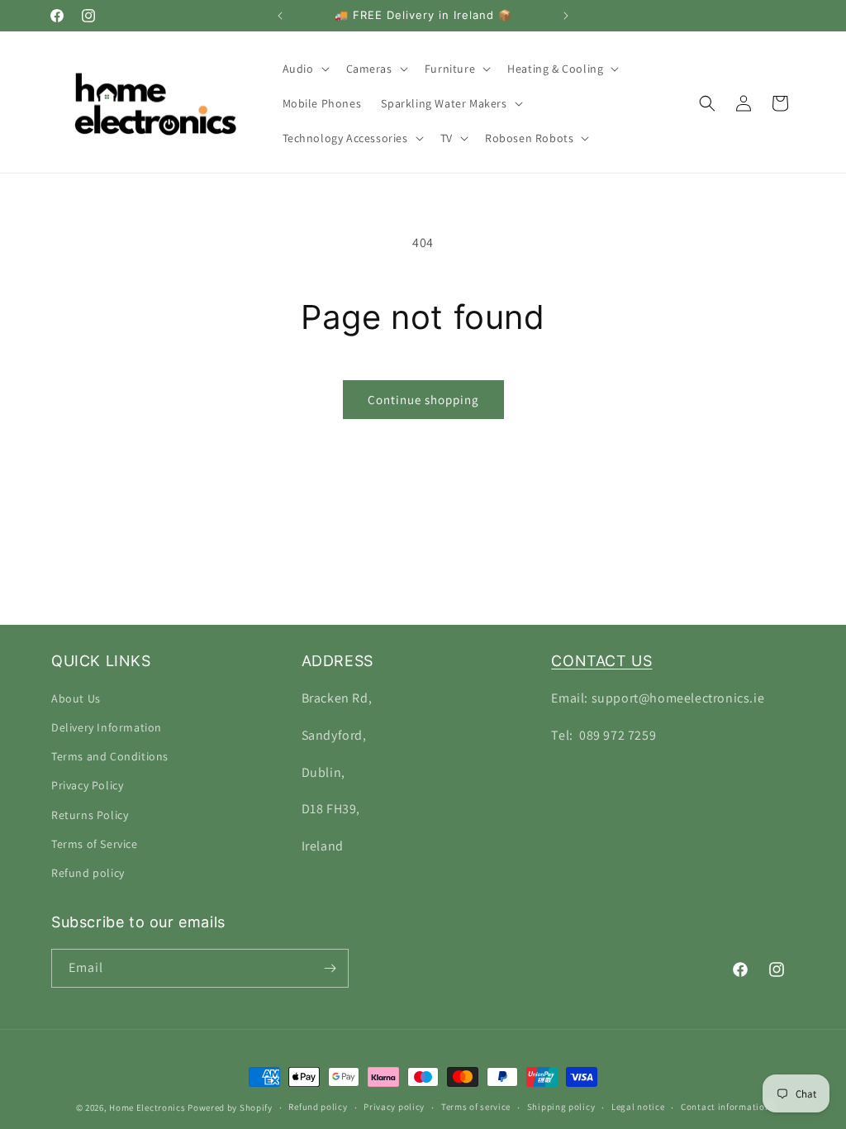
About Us (76, 698)
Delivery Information (106, 727)
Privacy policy (394, 1106)
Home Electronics (147, 1107)
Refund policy (88, 872)
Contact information (725, 1106)
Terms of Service (94, 843)
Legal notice (637, 1106)
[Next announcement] (566, 15)
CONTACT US (601, 660)
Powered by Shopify (230, 1107)
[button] (304, 68)
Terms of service (476, 1106)
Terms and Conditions (110, 756)
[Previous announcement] (280, 15)
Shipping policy (561, 1106)
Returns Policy (89, 814)
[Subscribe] (329, 968)
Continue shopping (423, 399)
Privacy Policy (87, 785)
